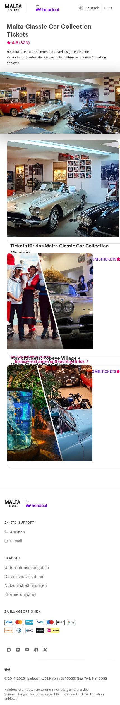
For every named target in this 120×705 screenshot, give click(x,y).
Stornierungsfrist (20, 594)
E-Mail (16, 541)
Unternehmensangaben (26, 567)
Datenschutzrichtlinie (24, 576)
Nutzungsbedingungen (25, 585)
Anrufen (17, 532)
